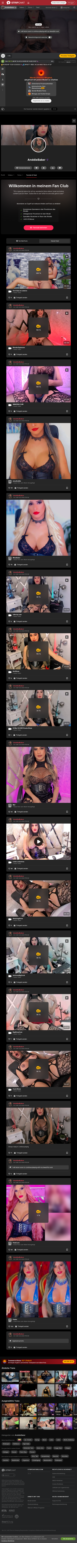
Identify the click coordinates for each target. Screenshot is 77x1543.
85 (12, 868)
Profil (3, 175)
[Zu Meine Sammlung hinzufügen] (67, 297)
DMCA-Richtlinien (57, 1480)
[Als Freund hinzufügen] (52, 167)
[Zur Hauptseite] (16, 2)
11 (11, 1153)
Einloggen (71, 3)
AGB (53, 1477)
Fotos (31, 7)
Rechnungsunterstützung (59, 1504)
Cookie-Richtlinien (57, 1484)
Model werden (32, 1500)
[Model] (74, 121)
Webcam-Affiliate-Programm (36, 1507)
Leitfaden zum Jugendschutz (60, 1487)
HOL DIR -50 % (68, 1361)
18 (11, 564)
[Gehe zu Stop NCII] (8, 1522)
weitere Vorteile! (44, 97)
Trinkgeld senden (21, 297)
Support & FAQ (56, 1500)
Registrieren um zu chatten (41, 101)
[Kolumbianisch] (19, 1439)
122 (12, 1326)
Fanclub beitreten (40, 228)
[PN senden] (60, 167)
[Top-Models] (28, 2)
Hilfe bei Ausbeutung (58, 1491)
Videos (22, 7)
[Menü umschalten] (3, 2)
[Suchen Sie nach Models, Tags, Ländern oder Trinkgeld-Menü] (74, 7)
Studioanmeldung (33, 1504)
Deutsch (7, 1475)
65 (12, 812)
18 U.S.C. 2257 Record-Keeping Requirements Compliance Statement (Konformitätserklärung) (29, 1530)
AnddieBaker (18, 248)
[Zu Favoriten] (3, 56)
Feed (37, 7)
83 (12, 1249)
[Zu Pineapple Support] (17, 1516)
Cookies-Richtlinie (7, 1541)
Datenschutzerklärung (58, 1473)
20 (12, 488)
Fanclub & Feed (31, 175)
